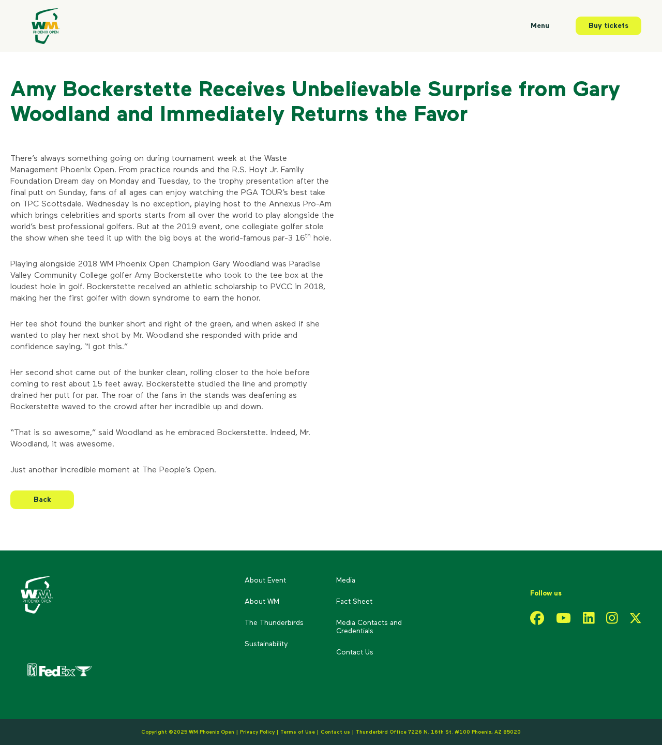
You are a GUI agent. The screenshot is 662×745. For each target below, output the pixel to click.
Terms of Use (297, 732)
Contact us (336, 732)
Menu (540, 25)
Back (42, 499)
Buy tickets (608, 25)
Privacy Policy (257, 732)
